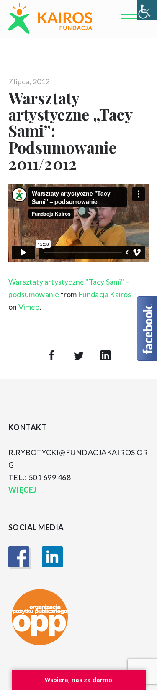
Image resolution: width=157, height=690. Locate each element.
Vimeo (29, 306)
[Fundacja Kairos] (50, 18)
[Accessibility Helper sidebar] (147, 10)
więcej (23, 489)
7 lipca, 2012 (29, 81)
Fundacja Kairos (104, 294)
